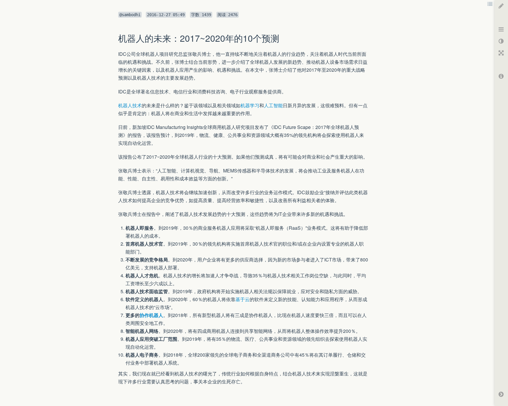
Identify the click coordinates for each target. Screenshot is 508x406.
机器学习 (249, 105)
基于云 (242, 299)
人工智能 (273, 105)
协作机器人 (151, 315)
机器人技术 (130, 105)
